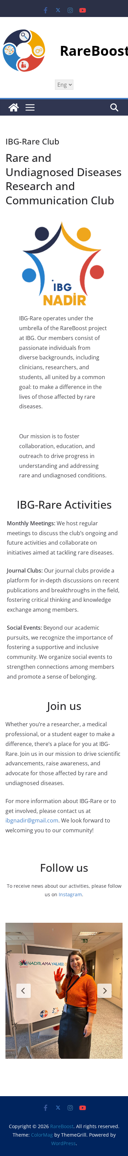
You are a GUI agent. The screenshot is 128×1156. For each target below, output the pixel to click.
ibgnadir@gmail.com (31, 820)
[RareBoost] (13, 107)
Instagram (70, 894)
